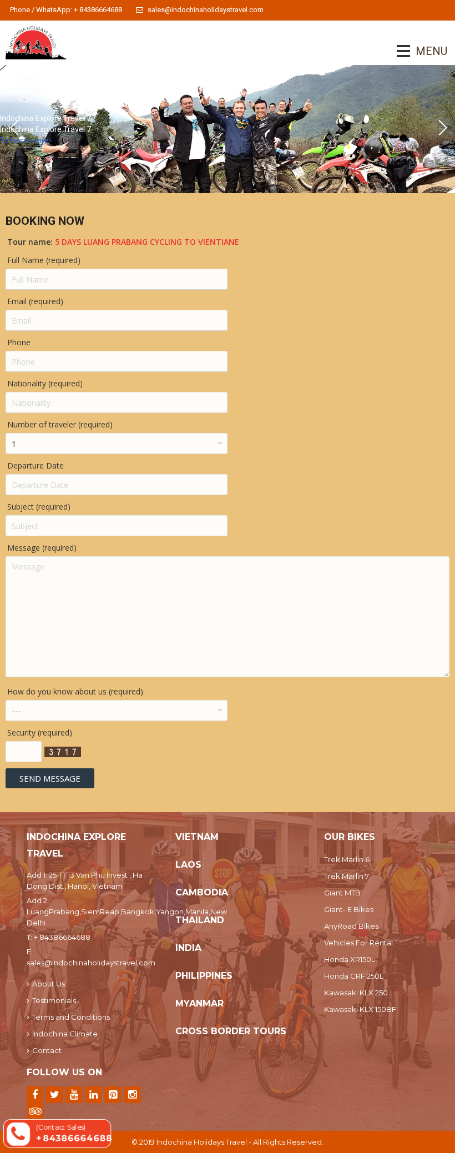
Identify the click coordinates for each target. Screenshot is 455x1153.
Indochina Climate (65, 1033)
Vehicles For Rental (358, 942)
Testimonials (54, 1000)
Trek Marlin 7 (346, 876)
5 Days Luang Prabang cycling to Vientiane (147, 241)
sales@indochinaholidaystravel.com (206, 10)
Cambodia (201, 892)
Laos (188, 864)
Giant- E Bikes (348, 909)
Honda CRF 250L (353, 975)
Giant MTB (342, 892)
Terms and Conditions (71, 1017)
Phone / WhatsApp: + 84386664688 (66, 10)
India (188, 948)
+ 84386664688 (62, 937)
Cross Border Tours (230, 1031)
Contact (47, 1050)
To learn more (24, 140)
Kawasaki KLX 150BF (360, 1009)
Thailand (199, 920)
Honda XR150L (349, 959)
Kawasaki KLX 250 (356, 992)
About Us (48, 983)
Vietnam (197, 837)
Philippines (203, 975)
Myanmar (199, 1003)
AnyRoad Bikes (351, 926)
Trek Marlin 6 (347, 859)
